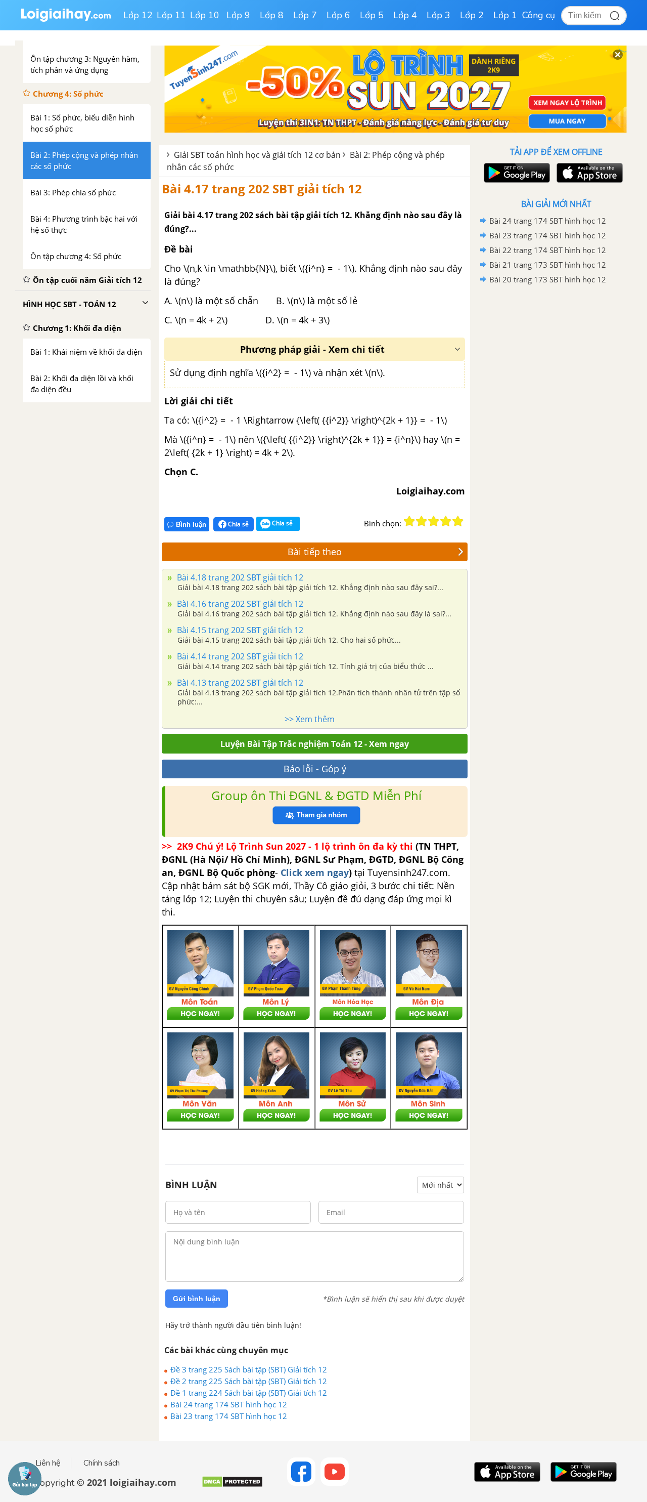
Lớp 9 (238, 15)
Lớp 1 (505, 15)
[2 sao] (421, 521)
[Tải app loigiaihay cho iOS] (588, 173)
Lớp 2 (472, 15)
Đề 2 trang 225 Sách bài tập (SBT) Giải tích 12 (248, 1381)
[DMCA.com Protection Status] (232, 1485)
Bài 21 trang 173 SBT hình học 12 (547, 265)
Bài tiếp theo (315, 552)
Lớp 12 (138, 15)
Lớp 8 (272, 15)
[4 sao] (446, 521)
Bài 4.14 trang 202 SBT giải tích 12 (239, 656)
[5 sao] (458, 521)
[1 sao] (409, 521)
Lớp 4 (405, 15)
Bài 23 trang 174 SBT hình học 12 (228, 1416)
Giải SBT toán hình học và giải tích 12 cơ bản (257, 154)
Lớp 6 (338, 15)
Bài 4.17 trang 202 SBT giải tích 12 (262, 188)
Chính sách (101, 1463)
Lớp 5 (372, 15)
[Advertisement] (556, 448)
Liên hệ (48, 1463)
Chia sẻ (237, 524)
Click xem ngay (315, 872)
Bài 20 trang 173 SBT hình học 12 (547, 279)
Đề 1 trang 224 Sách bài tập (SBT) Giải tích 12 (248, 1393)
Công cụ (538, 15)
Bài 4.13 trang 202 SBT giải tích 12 (239, 682)
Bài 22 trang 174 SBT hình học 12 (547, 250)
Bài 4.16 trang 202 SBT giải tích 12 (239, 603)
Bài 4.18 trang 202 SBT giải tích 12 (239, 577)
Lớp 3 (438, 15)
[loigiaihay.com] (65, 19)
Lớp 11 (171, 15)
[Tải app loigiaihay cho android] (515, 173)
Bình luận (191, 524)
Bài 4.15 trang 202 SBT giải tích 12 (239, 630)
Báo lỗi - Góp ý (315, 769)
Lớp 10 (204, 15)
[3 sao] (434, 521)
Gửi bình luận (196, 1299)
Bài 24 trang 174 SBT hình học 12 (228, 1404)
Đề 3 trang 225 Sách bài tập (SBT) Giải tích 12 (248, 1369)
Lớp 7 (305, 15)
